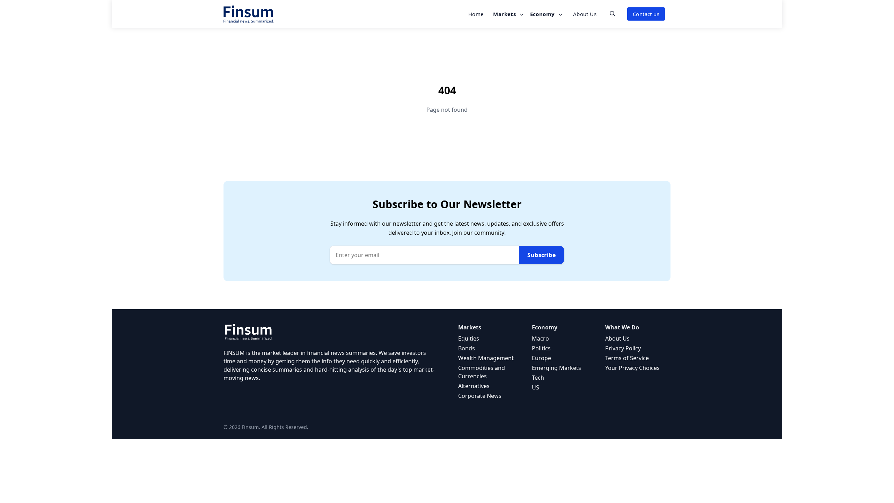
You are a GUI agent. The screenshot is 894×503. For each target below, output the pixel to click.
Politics (541, 348)
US (535, 387)
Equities (468, 338)
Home (476, 13)
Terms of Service (627, 358)
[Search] (612, 13)
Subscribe (541, 255)
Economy (543, 13)
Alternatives (474, 386)
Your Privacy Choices (632, 368)
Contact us (646, 13)
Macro (540, 338)
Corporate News (479, 396)
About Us (584, 13)
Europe (541, 358)
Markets (505, 13)
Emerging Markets (556, 368)
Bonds (466, 348)
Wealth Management (486, 358)
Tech (538, 377)
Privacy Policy (623, 348)
